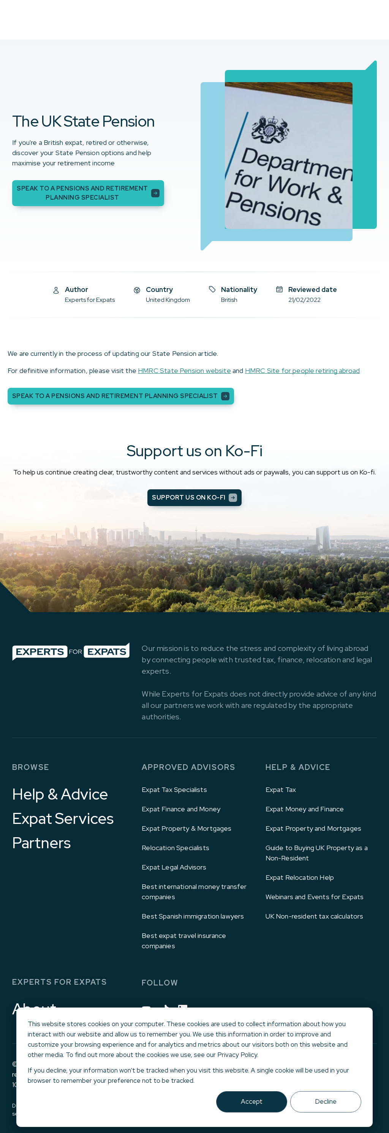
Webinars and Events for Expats (315, 896)
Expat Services (63, 818)
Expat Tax (281, 789)
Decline (326, 1101)
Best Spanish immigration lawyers (193, 916)
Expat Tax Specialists (174, 789)
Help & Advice (60, 794)
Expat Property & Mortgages (186, 828)
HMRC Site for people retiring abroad (302, 370)
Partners (41, 843)
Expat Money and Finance (305, 809)
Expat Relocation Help (300, 877)
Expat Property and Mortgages (313, 828)
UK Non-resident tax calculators (315, 916)
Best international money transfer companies (194, 891)
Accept (251, 1101)
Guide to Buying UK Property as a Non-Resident (317, 852)
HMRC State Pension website (184, 370)
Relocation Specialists (175, 847)
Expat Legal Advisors (174, 867)
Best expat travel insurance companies (184, 940)
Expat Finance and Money (181, 809)
